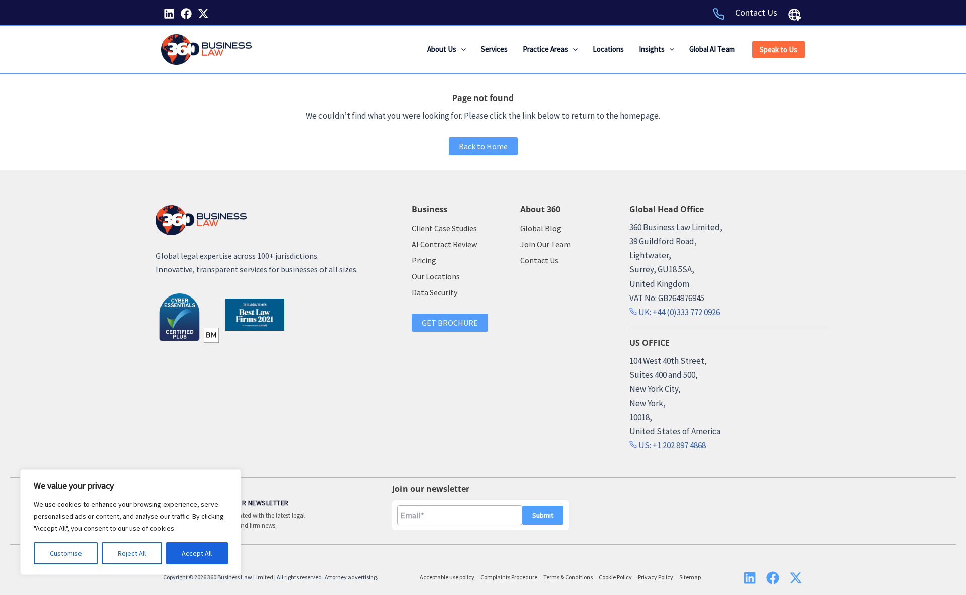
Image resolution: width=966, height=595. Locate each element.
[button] (461, 49)
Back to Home (483, 146)
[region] (131, 522)
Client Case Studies (444, 228)
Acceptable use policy (447, 577)
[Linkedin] (169, 13)
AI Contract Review (444, 244)
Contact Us (756, 12)
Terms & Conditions (568, 577)
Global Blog (540, 228)
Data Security (434, 292)
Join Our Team (545, 244)
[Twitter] (203, 13)
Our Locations (436, 276)
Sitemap (690, 577)
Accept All (197, 553)
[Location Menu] (795, 14)
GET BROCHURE (450, 323)
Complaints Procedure (508, 577)
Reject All (132, 553)
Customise (66, 553)
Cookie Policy (615, 577)
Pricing (424, 260)
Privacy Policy (655, 577)
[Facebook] (186, 13)
